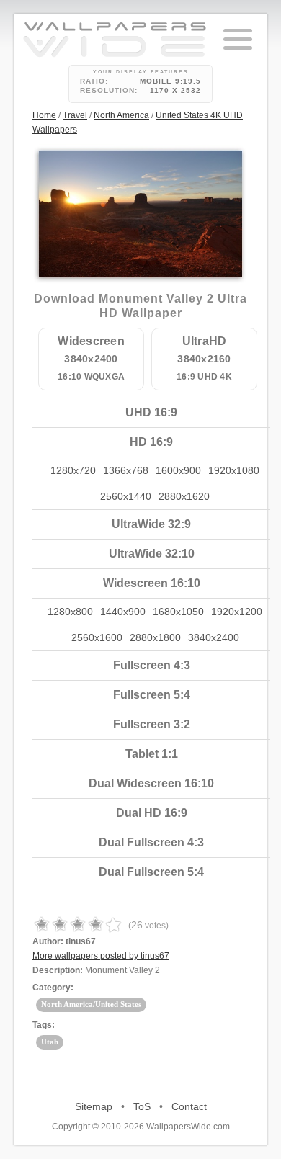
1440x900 (123, 611)
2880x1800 (155, 637)
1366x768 (125, 470)
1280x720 (73, 470)
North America (121, 115)
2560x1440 (125, 496)
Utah (49, 1041)
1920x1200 (236, 611)
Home (44, 115)
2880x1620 (184, 496)
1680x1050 (178, 611)
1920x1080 (233, 470)
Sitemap (93, 1106)
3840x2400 (213, 637)
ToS (142, 1106)
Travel (75, 115)
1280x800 (70, 611)
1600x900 (178, 470)
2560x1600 (96, 637)
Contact (189, 1106)
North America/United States (91, 1004)
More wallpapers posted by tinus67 (100, 956)
